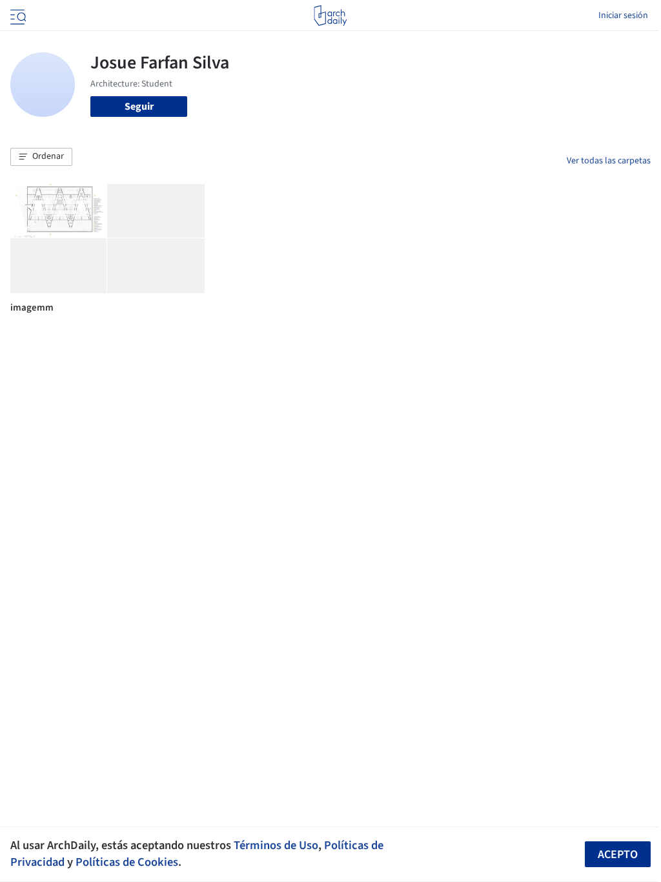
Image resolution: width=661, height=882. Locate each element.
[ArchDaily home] (330, 15)
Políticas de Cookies (127, 862)
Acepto (618, 854)
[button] (41, 157)
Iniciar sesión (623, 15)
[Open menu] (17, 15)
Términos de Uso (276, 845)
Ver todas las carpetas (609, 160)
